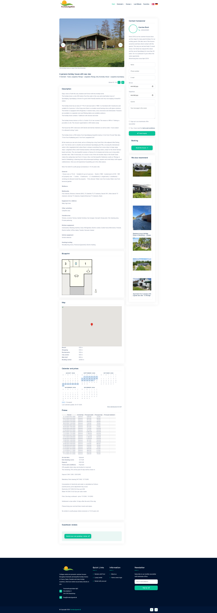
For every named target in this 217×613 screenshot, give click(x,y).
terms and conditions (148, 128)
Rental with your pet (100, 581)
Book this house (141, 148)
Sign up (145, 588)
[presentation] (63, 45)
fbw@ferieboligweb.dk (70, 597)
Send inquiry (143, 133)
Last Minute (137, 4)
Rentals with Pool (99, 574)
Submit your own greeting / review (77, 536)
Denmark (63, 77)
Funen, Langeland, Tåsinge (75, 77)
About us (114, 574)
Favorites (146, 4)
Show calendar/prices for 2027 (114, 406)
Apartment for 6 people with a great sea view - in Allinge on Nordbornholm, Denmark (142, 295)
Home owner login (116, 577)
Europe (128, 4)
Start (113, 4)
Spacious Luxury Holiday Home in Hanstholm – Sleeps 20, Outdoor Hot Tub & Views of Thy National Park (142, 236)
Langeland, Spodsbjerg (117, 77)
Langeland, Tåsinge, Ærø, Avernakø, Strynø (96, 77)
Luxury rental (98, 577)
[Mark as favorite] (122, 82)
